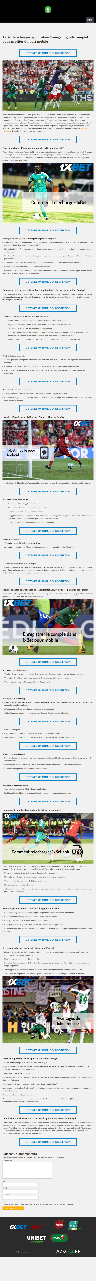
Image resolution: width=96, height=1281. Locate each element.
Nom (4, 1181)
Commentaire (7, 1161)
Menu (89, 20)
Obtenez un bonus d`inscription (48, 53)
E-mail (5, 1188)
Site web (5, 1195)
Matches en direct (22, 1252)
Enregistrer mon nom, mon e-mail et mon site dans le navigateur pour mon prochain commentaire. (37, 1204)
